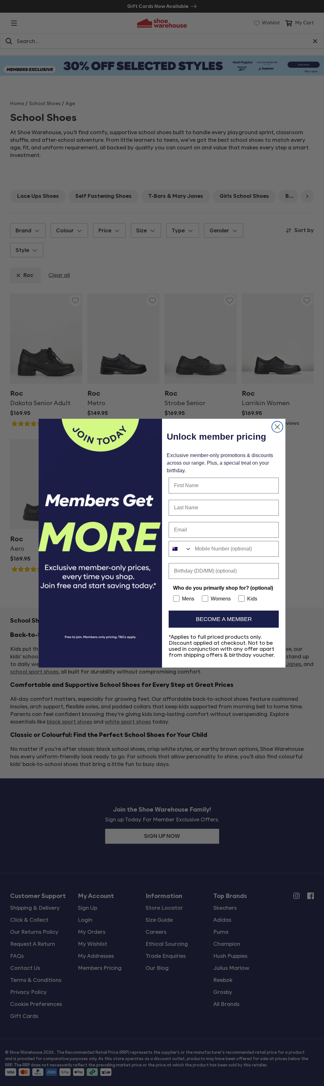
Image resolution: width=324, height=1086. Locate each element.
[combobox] (180, 548)
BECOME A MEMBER (224, 619)
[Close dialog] (277, 426)
